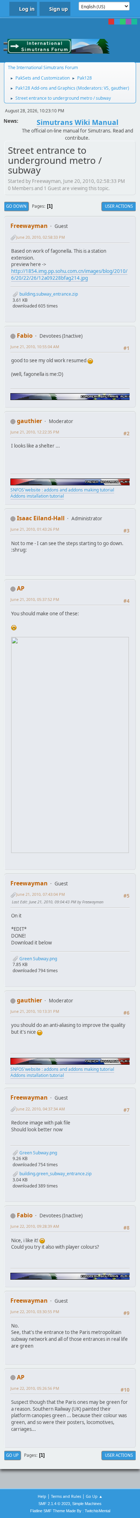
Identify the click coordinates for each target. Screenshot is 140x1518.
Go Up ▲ (94, 1496)
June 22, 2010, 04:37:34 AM (40, 1108)
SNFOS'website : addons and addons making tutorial (62, 490)
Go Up (12, 1455)
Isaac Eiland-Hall (41, 518)
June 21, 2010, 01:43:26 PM (34, 529)
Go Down (16, 206)
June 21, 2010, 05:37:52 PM (34, 599)
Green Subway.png (37, 959)
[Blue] (117, 21)
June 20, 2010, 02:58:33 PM (40, 237)
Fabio (25, 336)
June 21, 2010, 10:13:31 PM (34, 1011)
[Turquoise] (134, 21)
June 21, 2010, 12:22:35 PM (34, 432)
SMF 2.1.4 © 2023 (54, 1503)
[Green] (123, 21)
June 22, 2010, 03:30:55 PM (34, 1311)
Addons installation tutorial (37, 496)
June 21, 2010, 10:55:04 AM (34, 346)
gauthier (119, 88)
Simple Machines (87, 1503)
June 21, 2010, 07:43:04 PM (40, 894)
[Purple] (128, 21)
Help (42, 1496)
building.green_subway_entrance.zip (55, 1174)
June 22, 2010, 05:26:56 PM (34, 1388)
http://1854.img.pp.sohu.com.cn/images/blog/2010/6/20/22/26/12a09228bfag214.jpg (69, 274)
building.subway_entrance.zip (48, 294)
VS (106, 88)
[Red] (111, 21)
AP (20, 588)
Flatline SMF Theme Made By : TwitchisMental (70, 1511)
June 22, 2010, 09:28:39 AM (34, 1226)
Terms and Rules (66, 1496)
